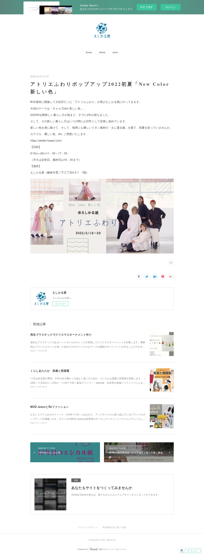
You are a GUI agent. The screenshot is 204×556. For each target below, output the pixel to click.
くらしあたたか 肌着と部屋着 (49, 371)
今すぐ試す (146, 7)
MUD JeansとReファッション (49, 407)
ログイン (170, 7)
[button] (89, 52)
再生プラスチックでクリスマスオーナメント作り (61, 334)
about (102, 52)
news (115, 52)
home (89, 52)
